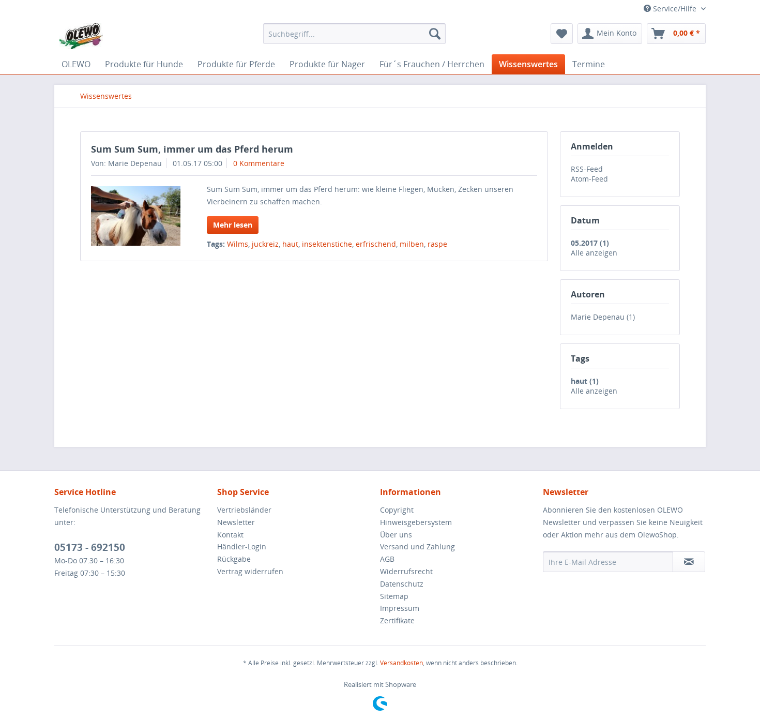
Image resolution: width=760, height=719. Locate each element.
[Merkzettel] (562, 33)
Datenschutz (401, 584)
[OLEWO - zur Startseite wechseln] (81, 36)
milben (412, 244)
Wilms (237, 244)
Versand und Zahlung (417, 546)
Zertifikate (397, 620)
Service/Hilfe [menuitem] (674, 8)
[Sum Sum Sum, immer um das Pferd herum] (135, 216)
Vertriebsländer (244, 510)
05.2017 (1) (590, 243)
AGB (387, 559)
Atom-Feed (589, 179)
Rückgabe (234, 559)
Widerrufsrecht (406, 571)
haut (290, 244)
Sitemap (394, 596)
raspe (437, 244)
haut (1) (585, 381)
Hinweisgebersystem (416, 522)
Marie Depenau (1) (603, 317)
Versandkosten (401, 662)
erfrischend (376, 244)
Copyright (397, 510)
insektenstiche (327, 244)
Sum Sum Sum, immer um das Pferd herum (192, 149)
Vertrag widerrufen (250, 571)
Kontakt (230, 535)
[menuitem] (354, 33)
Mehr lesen (232, 225)
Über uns (396, 535)
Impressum (399, 608)
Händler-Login (241, 546)
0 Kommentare (258, 163)
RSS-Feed (587, 169)
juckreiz (265, 244)
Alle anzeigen (594, 253)
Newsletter (236, 522)
